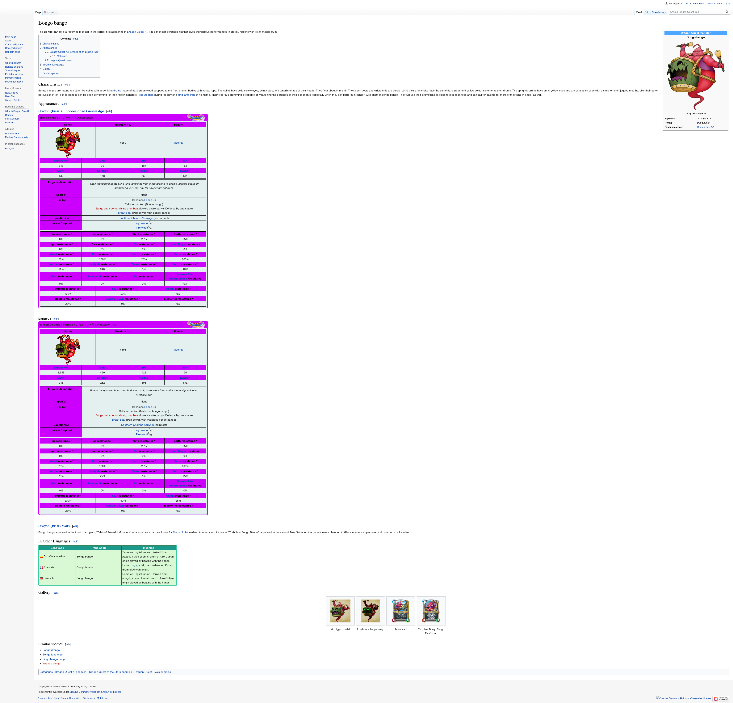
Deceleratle (95, 276)
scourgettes (146, 94)
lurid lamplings (186, 94)
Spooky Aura (185, 274)
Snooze (177, 264)
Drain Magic (178, 244)
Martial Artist (180, 532)
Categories (46, 671)
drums (117, 90)
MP (185, 160)
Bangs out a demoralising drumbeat (117, 208)
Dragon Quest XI (705, 127)
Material (178, 142)
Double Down (115, 298)
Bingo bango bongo (54, 659)
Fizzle (177, 254)
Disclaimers (88, 698)
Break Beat (124, 212)
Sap (135, 276)
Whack (53, 254)
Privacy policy (44, 698)
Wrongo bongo (52, 663)
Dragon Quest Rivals (54, 526)
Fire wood (142, 227)
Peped (148, 199)
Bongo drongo (51, 649)
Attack (61, 170)
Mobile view (103, 698)
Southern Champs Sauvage (136, 218)
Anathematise (178, 278)
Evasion (185, 170)
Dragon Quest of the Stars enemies (110, 671)
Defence (102, 170)
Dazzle (136, 254)
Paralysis (94, 264)
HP (144, 160)
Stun (115, 288)
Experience (61, 160)
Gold (102, 160)
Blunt (53, 276)
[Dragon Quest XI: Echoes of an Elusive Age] (196, 117)
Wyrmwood (142, 223)
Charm (170, 288)
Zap (135, 244)
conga (133, 565)
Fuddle (53, 264)
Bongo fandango (53, 654)
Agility (144, 170)
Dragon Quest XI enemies (70, 671)
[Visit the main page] (17, 15)
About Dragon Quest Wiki (67, 698)
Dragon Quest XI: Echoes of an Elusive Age (71, 111)
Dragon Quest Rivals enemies (153, 671)
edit (67, 84)
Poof (95, 254)
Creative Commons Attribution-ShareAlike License (95, 692)
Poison (135, 264)
